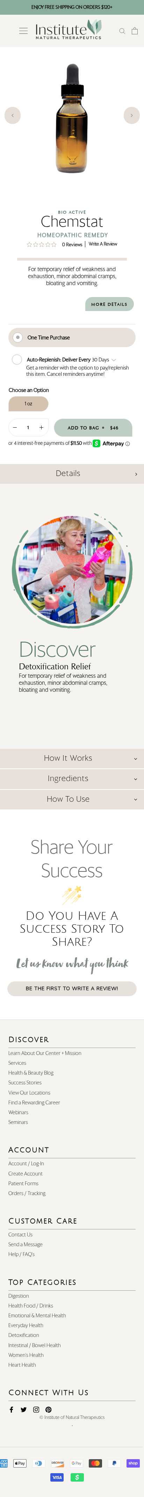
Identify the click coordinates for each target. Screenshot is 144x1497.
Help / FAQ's (21, 1254)
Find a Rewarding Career (34, 1102)
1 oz (28, 403)
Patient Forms (23, 1183)
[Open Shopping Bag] (135, 30)
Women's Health (26, 1355)
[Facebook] (11, 1410)
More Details (109, 304)
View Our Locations (29, 1093)
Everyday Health (25, 1325)
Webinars (18, 1112)
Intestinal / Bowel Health (34, 1345)
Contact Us (20, 1234)
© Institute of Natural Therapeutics (72, 1417)
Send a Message (25, 1244)
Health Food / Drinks (30, 1306)
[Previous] (13, 115)
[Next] (132, 115)
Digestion (18, 1296)
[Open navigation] (23, 30)
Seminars (18, 1122)
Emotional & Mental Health (37, 1315)
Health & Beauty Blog (30, 1073)
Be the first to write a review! (72, 988)
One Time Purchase (49, 337)
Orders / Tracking (26, 1193)
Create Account (25, 1174)
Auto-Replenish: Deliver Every (59, 360)
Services (17, 1063)
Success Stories (25, 1082)
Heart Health (22, 1365)
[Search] (122, 31)
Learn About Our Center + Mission (44, 1053)
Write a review (103, 244)
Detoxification (23, 1335)
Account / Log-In (26, 1163)
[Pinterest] (48, 1410)
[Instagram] (36, 1410)
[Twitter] (24, 1410)
